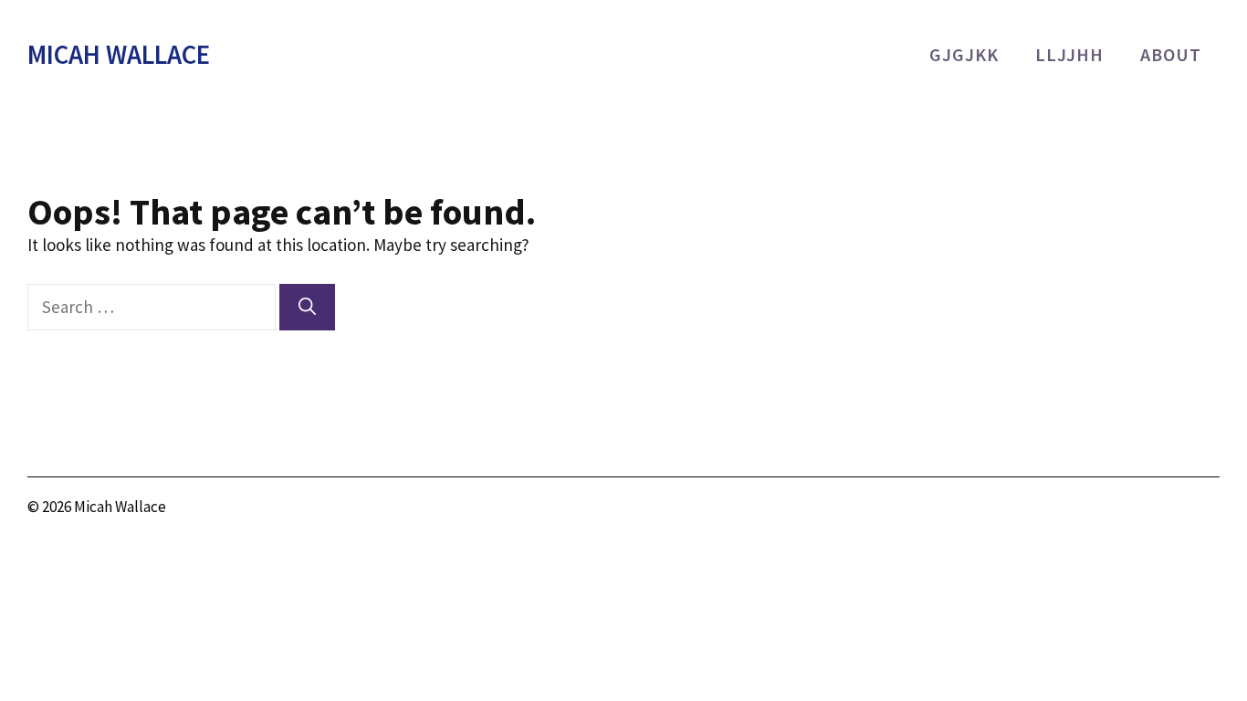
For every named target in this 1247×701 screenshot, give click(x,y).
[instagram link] (1111, 510)
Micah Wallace (118, 54)
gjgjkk (964, 54)
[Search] (307, 307)
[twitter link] (1159, 510)
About (1170, 54)
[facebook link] (1205, 510)
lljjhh (1069, 54)
